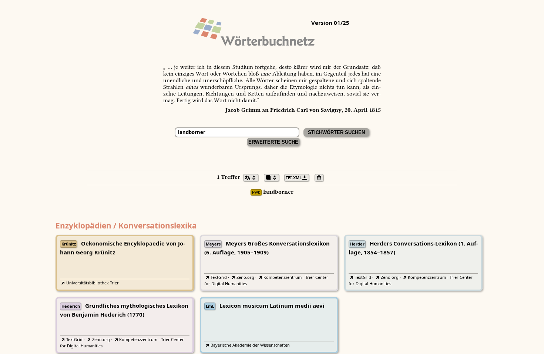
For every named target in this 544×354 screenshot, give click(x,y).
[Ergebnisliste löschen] (321, 177)
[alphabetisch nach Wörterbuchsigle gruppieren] (273, 177)
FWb (256, 192)
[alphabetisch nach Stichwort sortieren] (252, 177)
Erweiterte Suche (273, 142)
